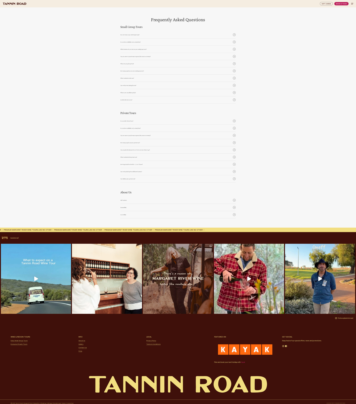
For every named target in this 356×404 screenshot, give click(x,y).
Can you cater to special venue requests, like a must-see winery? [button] (135, 56)
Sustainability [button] (123, 207)
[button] (352, 4)
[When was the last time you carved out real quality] (107, 279)
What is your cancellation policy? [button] (128, 92)
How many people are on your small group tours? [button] (132, 71)
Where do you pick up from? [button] (127, 63)
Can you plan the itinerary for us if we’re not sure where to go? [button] (135, 150)
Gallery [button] (81, 344)
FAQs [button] (80, 351)
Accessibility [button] (123, 214)
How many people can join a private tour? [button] (130, 142)
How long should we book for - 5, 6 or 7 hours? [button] (131, 164)
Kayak (243, 362)
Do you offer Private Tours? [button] (126, 121)
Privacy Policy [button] (151, 341)
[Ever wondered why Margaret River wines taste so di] (178, 279)
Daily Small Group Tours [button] (19, 341)
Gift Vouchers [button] (123, 200)
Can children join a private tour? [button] (127, 179)
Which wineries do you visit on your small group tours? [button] (133, 49)
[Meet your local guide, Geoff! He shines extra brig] (320, 279)
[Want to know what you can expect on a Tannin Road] (36, 279)
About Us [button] (82, 341)
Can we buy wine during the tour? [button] (128, 85)
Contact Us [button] (83, 348)
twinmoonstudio (340, 403)
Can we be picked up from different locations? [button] (131, 171)
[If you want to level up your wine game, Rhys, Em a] (249, 279)
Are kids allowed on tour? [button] (126, 100)
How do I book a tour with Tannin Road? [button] (129, 34)
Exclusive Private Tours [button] (19, 344)
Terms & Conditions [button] (153, 344)
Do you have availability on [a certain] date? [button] (130, 42)
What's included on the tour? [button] (127, 78)
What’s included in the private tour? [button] (128, 157)
